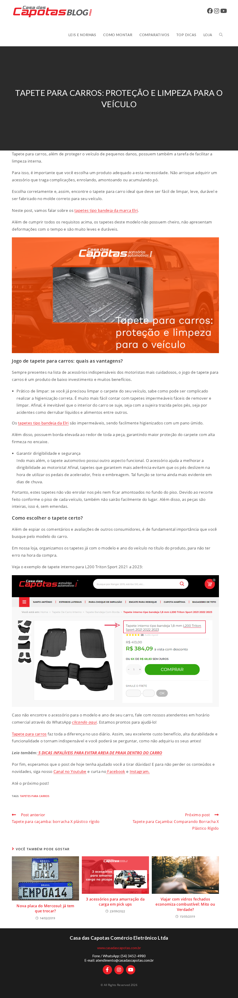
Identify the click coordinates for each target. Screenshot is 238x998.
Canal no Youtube (69, 771)
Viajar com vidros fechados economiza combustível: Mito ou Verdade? (185, 904)
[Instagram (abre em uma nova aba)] (217, 11)
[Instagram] (119, 969)
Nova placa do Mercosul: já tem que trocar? (45, 908)
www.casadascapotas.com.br (119, 948)
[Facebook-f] (107, 969)
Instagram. (140, 771)
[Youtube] (130, 969)
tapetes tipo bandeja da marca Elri (106, 210)
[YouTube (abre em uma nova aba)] (224, 11)
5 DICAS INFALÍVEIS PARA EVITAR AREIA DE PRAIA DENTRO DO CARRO (99, 752)
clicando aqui (84, 722)
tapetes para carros (35, 796)
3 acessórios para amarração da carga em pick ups (115, 902)
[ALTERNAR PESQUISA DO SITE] (221, 34)
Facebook (115, 771)
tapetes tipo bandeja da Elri (43, 423)
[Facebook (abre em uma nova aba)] (210, 11)
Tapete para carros (29, 734)
